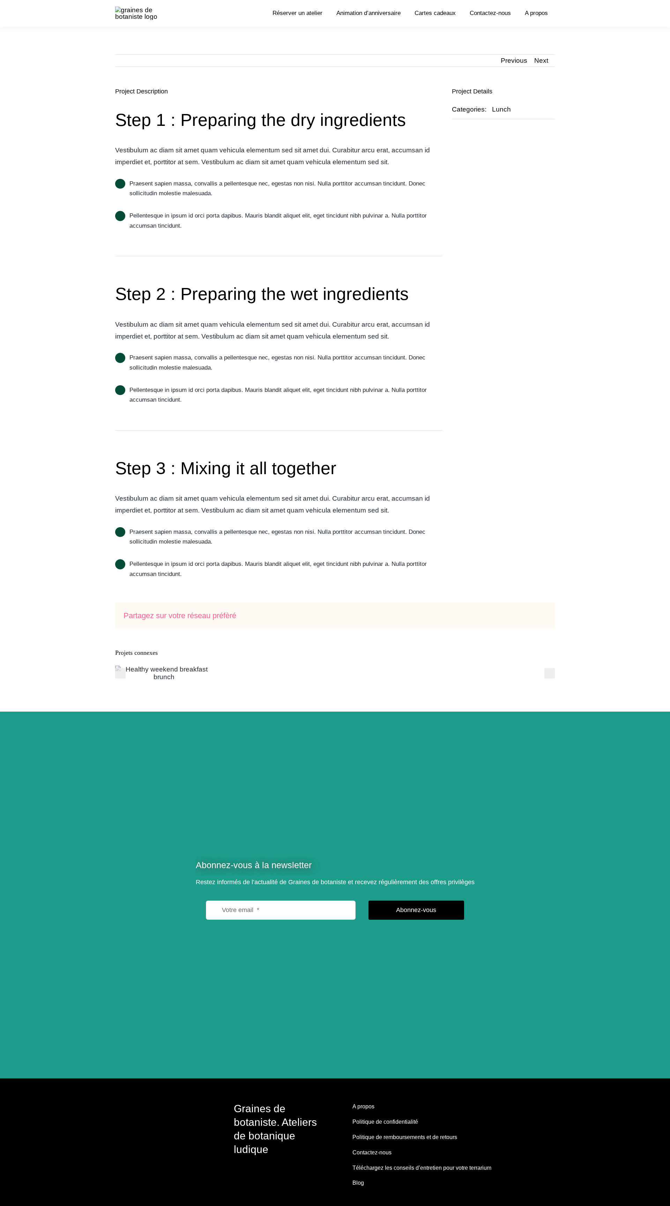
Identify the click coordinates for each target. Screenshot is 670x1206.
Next (541, 60)
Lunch (501, 109)
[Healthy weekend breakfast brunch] (164, 673)
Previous (514, 60)
